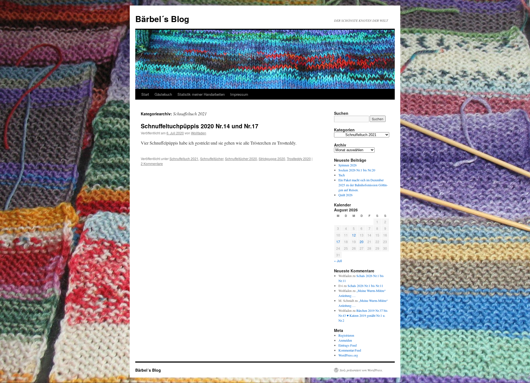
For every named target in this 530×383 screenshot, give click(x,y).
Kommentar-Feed (349, 350)
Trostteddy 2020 (299, 158)
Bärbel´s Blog (162, 19)
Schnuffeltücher (211, 158)
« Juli (338, 260)
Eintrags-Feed (347, 345)
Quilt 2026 (345, 195)
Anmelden (345, 340)
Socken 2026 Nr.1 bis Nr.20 (356, 170)
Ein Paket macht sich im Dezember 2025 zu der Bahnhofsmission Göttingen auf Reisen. (363, 185)
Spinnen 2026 (347, 165)
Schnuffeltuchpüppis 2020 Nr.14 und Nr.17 (199, 126)
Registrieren (346, 335)
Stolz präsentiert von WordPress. (361, 370)
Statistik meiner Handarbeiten (201, 94)
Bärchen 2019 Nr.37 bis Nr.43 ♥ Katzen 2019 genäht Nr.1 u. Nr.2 (363, 315)
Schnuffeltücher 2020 (241, 158)
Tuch (341, 175)
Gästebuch (163, 94)
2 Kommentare (152, 163)
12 (354, 235)
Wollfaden (198, 133)
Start (145, 94)
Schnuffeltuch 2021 (183, 158)
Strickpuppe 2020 (272, 158)
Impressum (239, 94)
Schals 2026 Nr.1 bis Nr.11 (365, 285)
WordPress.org (348, 355)
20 (362, 241)
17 (338, 241)
